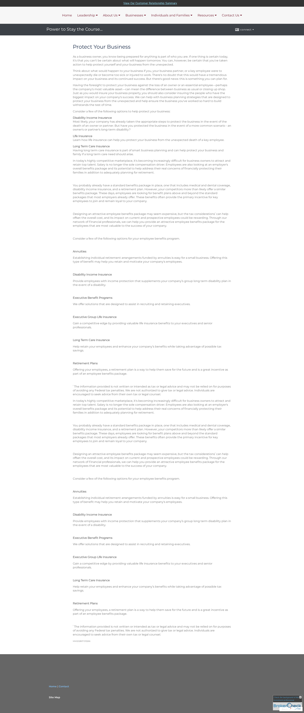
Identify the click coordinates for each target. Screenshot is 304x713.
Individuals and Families (170, 15)
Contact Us (230, 15)
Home (67, 15)
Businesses (134, 15)
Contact (64, 686)
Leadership (86, 15)
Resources (206, 15)
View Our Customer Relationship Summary (150, 3)
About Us (110, 15)
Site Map (54, 697)
